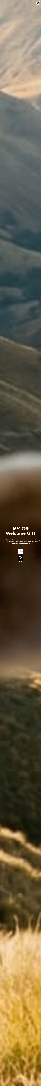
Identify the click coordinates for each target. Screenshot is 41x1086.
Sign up (20, 558)
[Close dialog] (38, 3)
